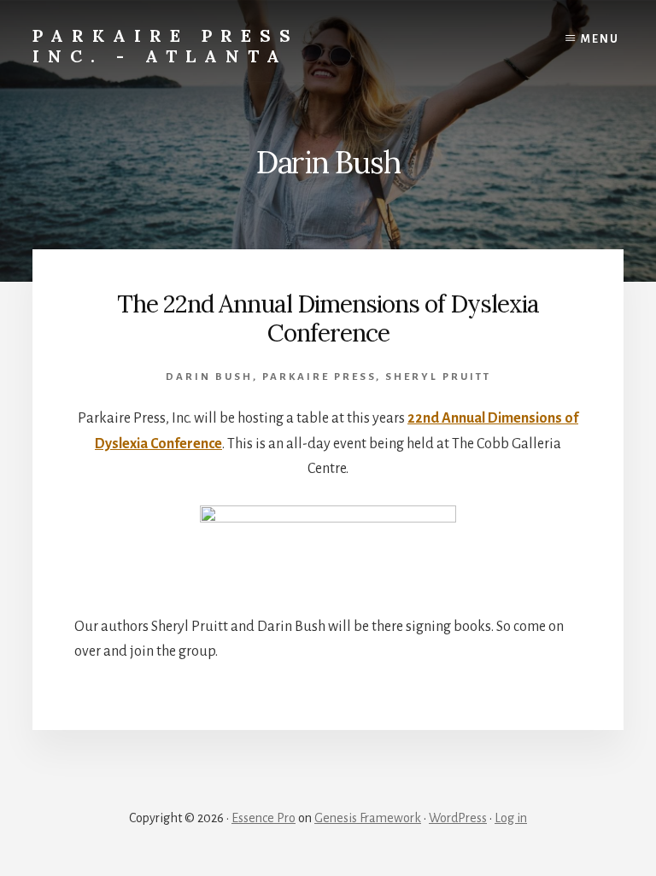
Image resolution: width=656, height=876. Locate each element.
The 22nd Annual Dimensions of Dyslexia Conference (328, 318)
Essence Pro (263, 818)
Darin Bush (209, 377)
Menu (600, 39)
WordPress (458, 818)
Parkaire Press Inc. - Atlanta (165, 46)
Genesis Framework (367, 818)
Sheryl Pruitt (438, 377)
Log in (511, 818)
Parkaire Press (319, 377)
